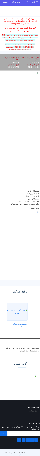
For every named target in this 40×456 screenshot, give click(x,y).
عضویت (5, 2)
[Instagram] (23, 440)
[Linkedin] (28, 440)
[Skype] (19, 440)
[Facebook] (36, 440)
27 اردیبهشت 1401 (34, 2)
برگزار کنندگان (34, 411)
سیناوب (20, 454)
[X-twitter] (32, 440)
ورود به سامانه (16, 2)
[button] (36, 384)
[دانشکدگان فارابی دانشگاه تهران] (17, 311)
